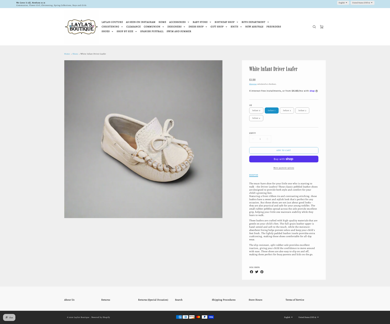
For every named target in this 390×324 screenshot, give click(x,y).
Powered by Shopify (100, 317)
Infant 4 (256, 118)
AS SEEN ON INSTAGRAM (141, 22)
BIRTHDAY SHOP (224, 22)
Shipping (253, 84)
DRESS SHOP (196, 26)
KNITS (234, 26)
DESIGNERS (174, 26)
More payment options (283, 167)
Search (179, 299)
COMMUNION (152, 26)
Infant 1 (271, 110)
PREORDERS (273, 26)
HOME (162, 22)
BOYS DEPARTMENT (253, 22)
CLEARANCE (133, 26)
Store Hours (255, 299)
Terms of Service (295, 299)
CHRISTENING (110, 26)
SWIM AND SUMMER (179, 31)
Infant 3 (302, 110)
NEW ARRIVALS (254, 26)
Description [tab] (253, 175)
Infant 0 (256, 110)
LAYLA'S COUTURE (112, 22)
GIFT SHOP (217, 26)
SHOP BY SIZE (125, 31)
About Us (69, 299)
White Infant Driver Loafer (93, 54)
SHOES (106, 31)
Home (67, 54)
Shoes (75, 54)
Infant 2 (287, 110)
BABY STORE (200, 22)
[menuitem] (112, 22)
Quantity (252, 133)
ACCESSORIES (177, 22)
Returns (105, 299)
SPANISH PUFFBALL (152, 31)
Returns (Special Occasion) (153, 299)
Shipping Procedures (224, 299)
